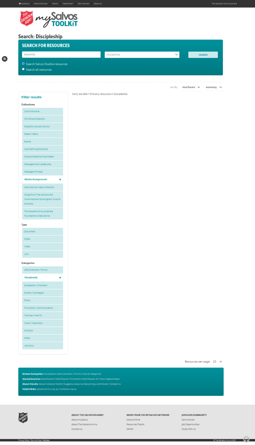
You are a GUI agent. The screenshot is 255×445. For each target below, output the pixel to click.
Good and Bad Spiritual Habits (39, 156)
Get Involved (83, 4)
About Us (98, 4)
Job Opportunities (190, 424)
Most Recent (47, 379)
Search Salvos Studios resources (47, 64)
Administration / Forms (35, 270)
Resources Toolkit (135, 424)
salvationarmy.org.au (47, 389)
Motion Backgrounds (35, 179)
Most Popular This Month (68, 379)
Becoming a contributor (96, 384)
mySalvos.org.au (68, 389)
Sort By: (174, 87)
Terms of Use (36, 440)
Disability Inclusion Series (36, 126)
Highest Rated (112, 379)
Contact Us (115, 384)
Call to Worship (31, 111)
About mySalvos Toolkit (50, 384)
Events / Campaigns (34, 293)
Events (27, 141)
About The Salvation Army (84, 424)
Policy (27, 300)
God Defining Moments (36, 149)
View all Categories (91, 374)
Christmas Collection (34, 119)
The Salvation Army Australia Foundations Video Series (38, 213)
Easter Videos (31, 134)
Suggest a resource (73, 384)
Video (27, 246)
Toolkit (55, 4)
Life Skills (28, 345)
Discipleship (31, 277)
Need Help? (68, 4)
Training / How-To (33, 315)
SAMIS (130, 429)
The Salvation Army (223, 440)
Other (27, 239)
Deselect (59, 178)
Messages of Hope (33, 171)
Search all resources (39, 69)
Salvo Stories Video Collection (39, 187)
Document (29, 231)
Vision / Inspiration (33, 323)
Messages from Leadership (37, 164)
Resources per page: (197, 361)
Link (26, 254)
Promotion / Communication (38, 308)
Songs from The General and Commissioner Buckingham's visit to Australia (42, 199)
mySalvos (61, 18)
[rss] (4, 59)
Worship (28, 330)
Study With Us (189, 429)
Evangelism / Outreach (35, 285)
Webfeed (46, 440)
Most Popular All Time (93, 379)
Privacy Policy (23, 440)
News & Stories (40, 4)
